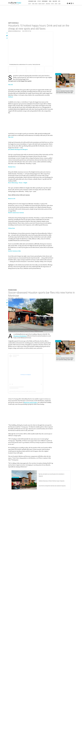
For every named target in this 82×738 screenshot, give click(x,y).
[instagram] (71, 3)
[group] (12, 69)
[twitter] (69, 3)
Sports (52, 3)
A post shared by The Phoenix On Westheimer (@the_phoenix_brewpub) (22, 391)
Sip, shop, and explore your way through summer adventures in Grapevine (51, 475)
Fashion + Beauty (41, 3)
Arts (59, 1)
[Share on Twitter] (7, 36)
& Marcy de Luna (17, 31)
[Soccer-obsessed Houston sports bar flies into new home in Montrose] (30, 315)
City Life (39, 1)
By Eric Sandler (10, 298)
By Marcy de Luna (11, 31)
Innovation (48, 3)
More (59, 3)
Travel (50, 1)
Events (56, 3)
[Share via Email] (7, 38)
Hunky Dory (12, 167)
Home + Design (34, 3)
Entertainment (45, 1)
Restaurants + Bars (32, 1)
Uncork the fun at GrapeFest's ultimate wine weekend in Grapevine (52, 485)
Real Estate (55, 1)
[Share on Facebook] (7, 33)
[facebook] (67, 3)
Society (29, 3)
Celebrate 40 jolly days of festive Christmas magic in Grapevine (51, 481)
